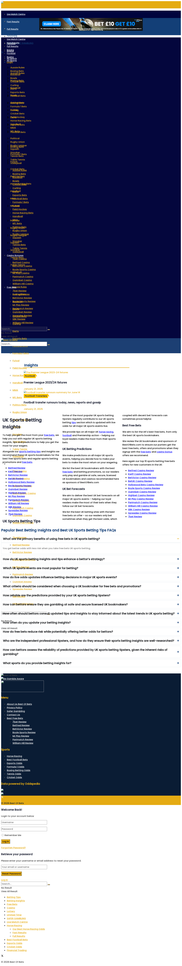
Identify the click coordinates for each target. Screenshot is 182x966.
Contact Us (13, 714)
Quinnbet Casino (22, 280)
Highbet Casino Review (141, 495)
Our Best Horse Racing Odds (29, 929)
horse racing (106, 431)
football (67, 435)
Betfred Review (21, 294)
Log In (4, 880)
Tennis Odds (14, 773)
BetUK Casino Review (140, 481)
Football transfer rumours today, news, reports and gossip (62, 402)
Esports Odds (14, 763)
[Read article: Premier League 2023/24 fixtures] (77, 372)
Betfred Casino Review (141, 470)
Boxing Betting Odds (18, 770)
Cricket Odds (14, 777)
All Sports (12, 60)
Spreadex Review (22, 315)
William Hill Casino (23, 283)
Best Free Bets (15, 718)
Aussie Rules (20, 287)
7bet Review (19, 290)
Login (10, 62)
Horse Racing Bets (23, 212)
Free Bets (11, 287)
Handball (18, 216)
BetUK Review (16, 478)
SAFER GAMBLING (16, 918)
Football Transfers (36, 396)
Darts (16, 331)
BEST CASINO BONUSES (20, 21)
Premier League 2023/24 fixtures (45, 382)
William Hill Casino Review (143, 506)
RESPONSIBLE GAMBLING (20, 43)
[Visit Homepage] (9, 340)
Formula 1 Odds (15, 766)
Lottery (11, 911)
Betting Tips (14, 897)
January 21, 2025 (33, 389)
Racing (10, 36)
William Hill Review (23, 322)
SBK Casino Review (139, 509)
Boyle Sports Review (24, 301)
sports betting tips (30, 451)
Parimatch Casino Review (142, 502)
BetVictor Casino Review (142, 477)
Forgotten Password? (13, 847)
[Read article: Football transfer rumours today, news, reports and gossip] (77, 392)
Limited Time (14, 915)
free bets (49, 435)
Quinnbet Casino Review (142, 491)
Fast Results (13, 21)
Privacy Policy (14, 707)
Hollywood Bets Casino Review (145, 484)
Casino (11, 907)
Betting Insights (16, 900)
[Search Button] (49, 329)
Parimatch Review (23, 308)
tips (74, 422)
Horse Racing (14, 756)
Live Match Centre (16, 14)
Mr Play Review (21, 305)
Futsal (16, 360)
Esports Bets (20, 338)
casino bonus (164, 451)
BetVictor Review (22, 298)
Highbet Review (17, 492)
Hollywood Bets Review (21, 482)
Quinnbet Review (22, 312)
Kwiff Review (15, 471)
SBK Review (19, 319)
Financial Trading (17, 950)
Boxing (10, 57)
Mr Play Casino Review (141, 499)
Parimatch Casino (23, 276)
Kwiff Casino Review (139, 474)
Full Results (12, 29)
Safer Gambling (16, 711)
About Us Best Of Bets (19, 704)
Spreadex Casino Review (142, 513)
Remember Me (13, 835)
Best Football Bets (17, 759)
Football (11, 53)
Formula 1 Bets (21, 353)
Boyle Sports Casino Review (144, 488)
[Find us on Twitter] (2, 52)
